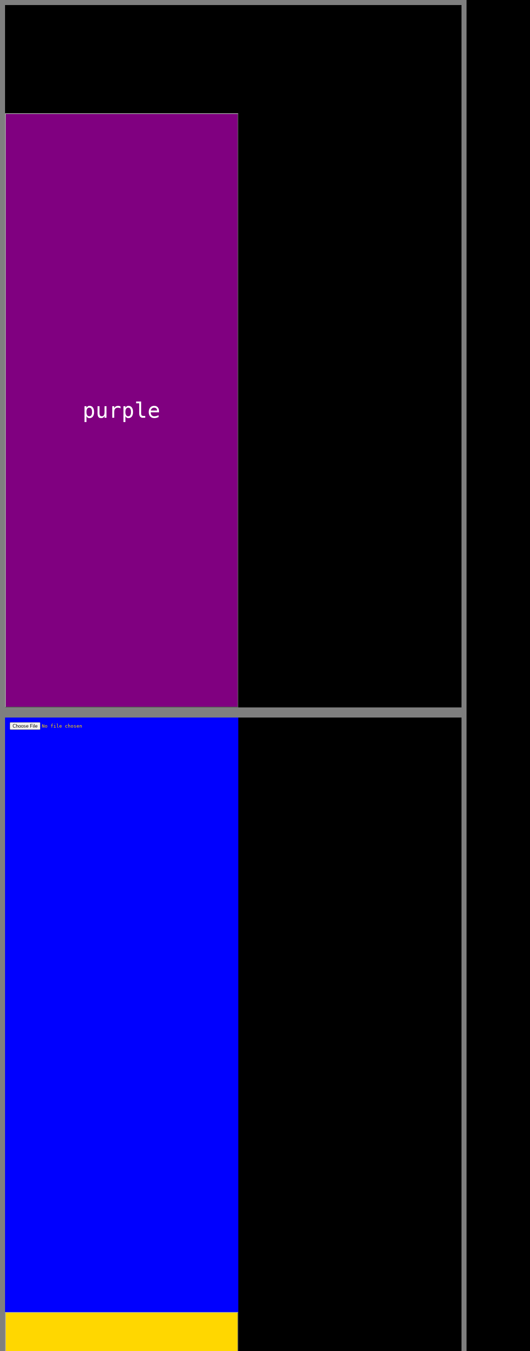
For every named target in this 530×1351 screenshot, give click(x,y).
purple (121, 410)
